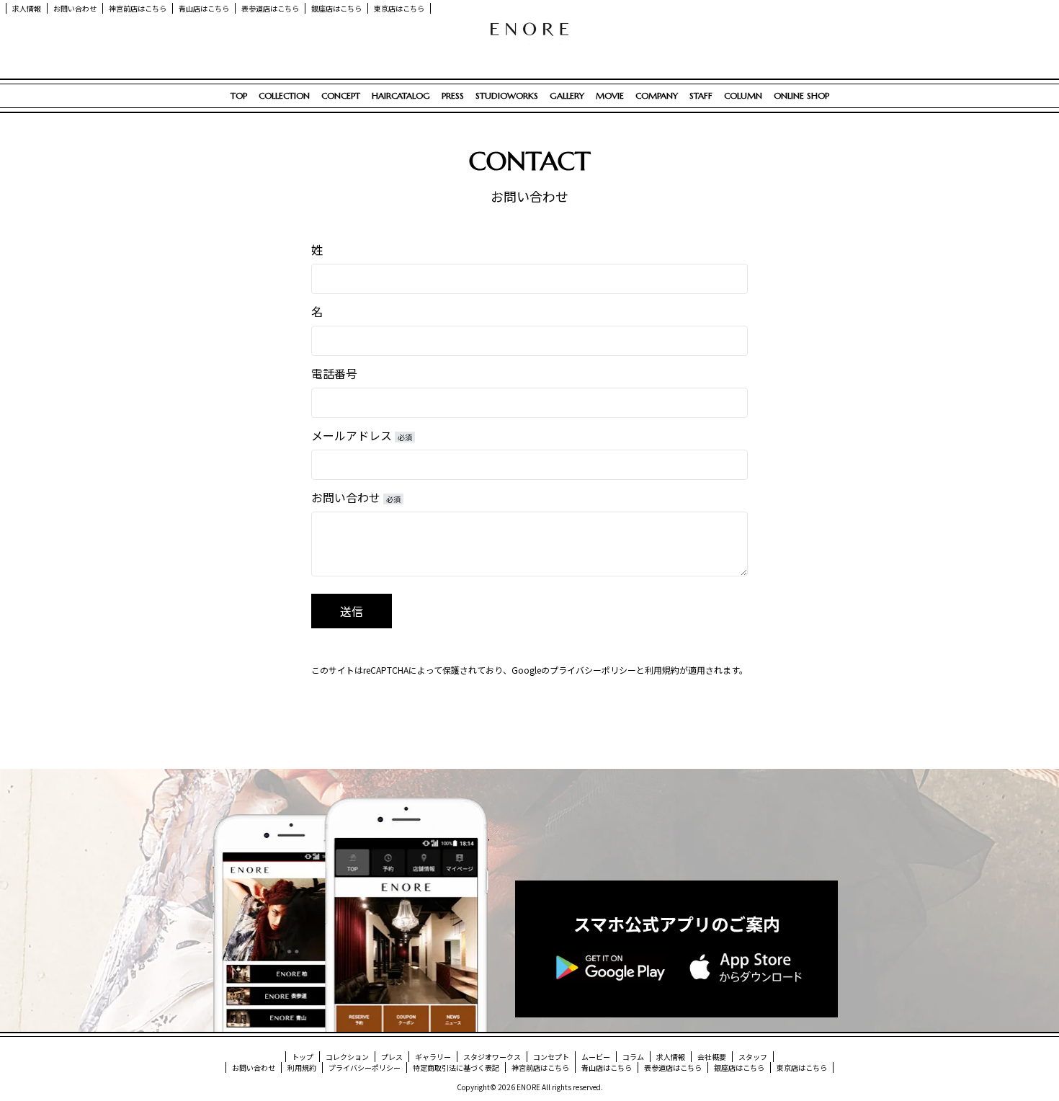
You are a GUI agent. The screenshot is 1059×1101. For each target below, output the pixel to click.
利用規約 (662, 670)
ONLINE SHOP (801, 95)
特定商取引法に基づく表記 (456, 1067)
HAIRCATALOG (401, 95)
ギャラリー (433, 1056)
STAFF (700, 95)
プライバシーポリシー (593, 670)
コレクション (347, 1056)
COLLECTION (284, 95)
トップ (302, 1056)
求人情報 (26, 8)
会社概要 (711, 1056)
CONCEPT (340, 95)
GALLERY (567, 95)
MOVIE (610, 95)
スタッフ (752, 1056)
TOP (239, 95)
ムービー (595, 1056)
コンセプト (551, 1056)
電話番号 (334, 373)
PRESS (453, 95)
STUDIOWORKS (506, 95)
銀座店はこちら (336, 8)
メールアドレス (361, 435)
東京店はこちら (399, 8)
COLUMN (743, 95)
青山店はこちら (204, 8)
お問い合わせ (75, 8)
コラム (633, 1056)
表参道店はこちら (270, 8)
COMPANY (656, 95)
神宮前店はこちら (137, 8)
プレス (392, 1056)
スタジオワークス (492, 1056)
